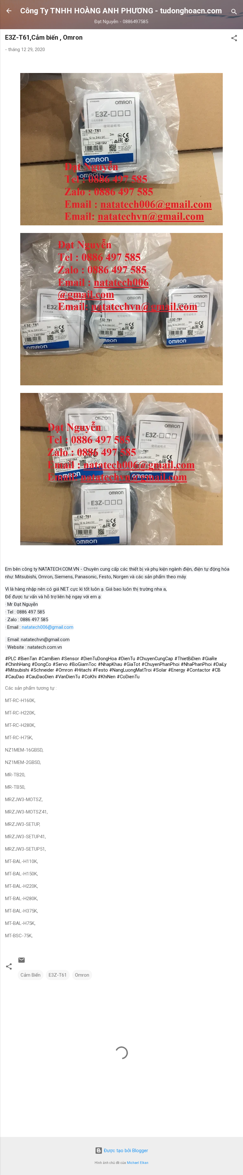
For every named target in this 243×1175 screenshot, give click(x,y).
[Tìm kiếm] (234, 13)
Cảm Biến (30, 975)
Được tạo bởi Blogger (125, 1150)
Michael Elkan (137, 1163)
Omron (82, 975)
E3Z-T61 (58, 975)
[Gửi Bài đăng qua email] (21, 962)
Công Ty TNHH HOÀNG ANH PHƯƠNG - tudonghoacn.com (121, 10)
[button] (234, 39)
